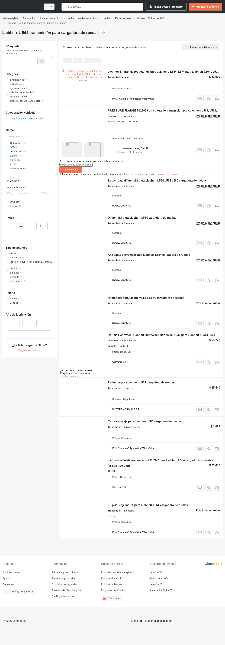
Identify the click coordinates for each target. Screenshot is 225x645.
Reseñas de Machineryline (66, 590)
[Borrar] (52, 57)
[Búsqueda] (65, 6)
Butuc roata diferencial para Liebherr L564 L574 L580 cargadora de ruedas (157, 180)
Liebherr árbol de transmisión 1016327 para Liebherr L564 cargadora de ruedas (160, 460)
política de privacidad (133, 174)
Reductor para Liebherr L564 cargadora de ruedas (141, 382)
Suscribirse (70, 169)
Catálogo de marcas (63, 596)
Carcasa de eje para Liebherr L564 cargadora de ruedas (145, 421)
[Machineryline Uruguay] (21, 6)
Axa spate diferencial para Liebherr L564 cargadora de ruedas (149, 254)
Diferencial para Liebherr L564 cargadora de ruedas (142, 217)
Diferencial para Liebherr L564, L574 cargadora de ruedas (146, 297)
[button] (208, 99)
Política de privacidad (64, 578)
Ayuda (6, 578)
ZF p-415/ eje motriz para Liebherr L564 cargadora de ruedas (148, 505)
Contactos (8, 584)
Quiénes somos (11, 572)
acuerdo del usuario (168, 174)
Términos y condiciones (65, 572)
